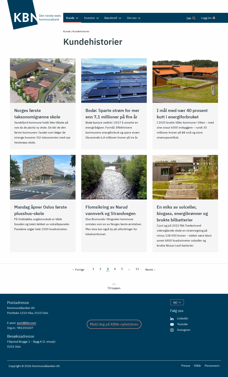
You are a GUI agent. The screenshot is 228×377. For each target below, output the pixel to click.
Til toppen (114, 287)
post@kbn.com (26, 323)
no (175, 302)
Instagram (183, 330)
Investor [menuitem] (90, 18)
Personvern (212, 365)
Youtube (182, 324)
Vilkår (197, 365)
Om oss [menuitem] (132, 18)
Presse (185, 365)
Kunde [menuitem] (70, 18)
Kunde (67, 31)
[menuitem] (208, 18)
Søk (189, 18)
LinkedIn (182, 318)
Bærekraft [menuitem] (111, 18)
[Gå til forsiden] (34, 15)
